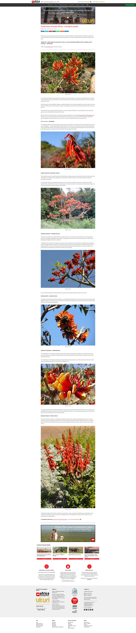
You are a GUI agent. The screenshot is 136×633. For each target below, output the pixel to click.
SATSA (61, 577)
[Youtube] (89, 609)
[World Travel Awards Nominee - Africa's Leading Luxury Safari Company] (74, 596)
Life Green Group (49, 46)
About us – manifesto (87, 623)
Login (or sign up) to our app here (60, 519)
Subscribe (77, 4)
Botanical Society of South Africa (86, 115)
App (37, 620)
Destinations (54, 622)
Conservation (71, 4)
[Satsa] (74, 608)
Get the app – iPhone (39, 623)
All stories (69, 623)
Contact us (85, 624)
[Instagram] (91, 609)
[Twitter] (87, 609)
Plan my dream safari (130, 4)
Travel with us (50, 4)
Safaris (53, 620)
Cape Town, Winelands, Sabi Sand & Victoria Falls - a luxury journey (91, 555)
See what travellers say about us (68, 580)
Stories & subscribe (72, 620)
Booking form (54, 625)
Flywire (61, 573)
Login (37, 622)
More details (44, 558)
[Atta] (74, 612)
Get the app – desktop (39, 625)
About (85, 620)
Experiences (54, 623)
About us (82, 4)
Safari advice (54, 624)
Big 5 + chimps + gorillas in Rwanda (58, 555)
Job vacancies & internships (88, 625)
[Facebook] (85, 609)
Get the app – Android (39, 624)
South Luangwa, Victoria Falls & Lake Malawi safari (44, 555)
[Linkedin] (93, 609)
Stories (56, 4)
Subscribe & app (70, 622)
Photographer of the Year (63, 4)
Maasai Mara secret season (75, 554)
